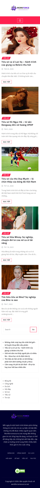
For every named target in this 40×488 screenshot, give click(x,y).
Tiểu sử (7, 395)
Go (33, 329)
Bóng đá (8, 381)
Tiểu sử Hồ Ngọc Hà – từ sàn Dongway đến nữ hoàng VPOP (17, 123)
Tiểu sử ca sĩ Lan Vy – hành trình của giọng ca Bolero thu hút (19, 63)
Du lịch (7, 386)
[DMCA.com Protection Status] (20, 470)
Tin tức (7, 397)
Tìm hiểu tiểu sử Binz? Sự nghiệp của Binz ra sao (19, 298)
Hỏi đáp (8, 389)
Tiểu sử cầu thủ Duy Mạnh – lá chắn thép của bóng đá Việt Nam (19, 180)
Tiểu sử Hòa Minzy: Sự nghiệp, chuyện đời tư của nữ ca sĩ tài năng (17, 240)
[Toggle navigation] (20, 20)
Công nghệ (9, 384)
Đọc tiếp (6, 82)
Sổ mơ (7, 392)
